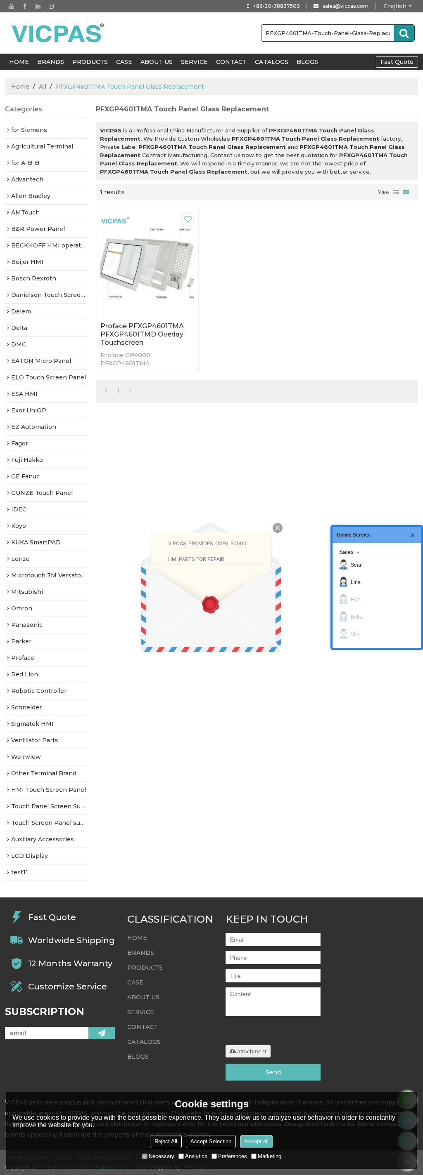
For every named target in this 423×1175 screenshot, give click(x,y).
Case (124, 62)
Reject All (165, 1141)
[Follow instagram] (51, 6)
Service (194, 62)
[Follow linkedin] (38, 6)
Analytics (196, 1156)
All (42, 86)
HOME (19, 62)
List (396, 192)
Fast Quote (396, 62)
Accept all (257, 1141)
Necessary (161, 1156)
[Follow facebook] (24, 6)
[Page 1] (106, 390)
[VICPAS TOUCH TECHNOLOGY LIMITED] (58, 33)
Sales (346, 552)
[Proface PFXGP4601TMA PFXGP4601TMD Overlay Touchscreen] (147, 263)
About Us (156, 62)
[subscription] (101, 1033)
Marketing (269, 1156)
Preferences (232, 1156)
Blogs (307, 62)
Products (90, 62)
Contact (231, 62)
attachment (251, 1051)
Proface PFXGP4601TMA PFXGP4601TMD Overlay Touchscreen (142, 334)
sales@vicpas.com (345, 6)
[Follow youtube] (11, 6)
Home (20, 86)
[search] (404, 33)
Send (273, 1072)
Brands (50, 62)
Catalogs (271, 62)
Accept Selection (210, 1141)
